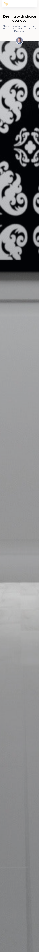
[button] (27, 3)
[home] (6, 3)
